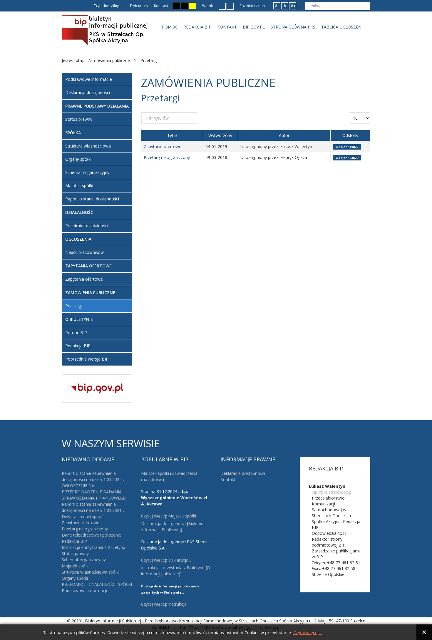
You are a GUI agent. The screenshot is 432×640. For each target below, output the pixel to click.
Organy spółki (78, 159)
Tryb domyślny (106, 5)
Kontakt (227, 479)
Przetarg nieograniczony (167, 157)
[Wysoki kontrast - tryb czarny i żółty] (184, 5)
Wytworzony (220, 135)
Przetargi (73, 306)
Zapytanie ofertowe (162, 146)
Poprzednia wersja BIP (86, 359)
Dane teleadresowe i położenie (91, 535)
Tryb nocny (138, 5)
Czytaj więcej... (307, 632)
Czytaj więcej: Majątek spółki (168, 516)
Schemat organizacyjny (87, 172)
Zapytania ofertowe (84, 279)
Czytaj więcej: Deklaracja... (166, 560)
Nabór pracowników (84, 252)
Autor (284, 135)
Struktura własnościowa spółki (91, 572)
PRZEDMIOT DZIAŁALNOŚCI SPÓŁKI (97, 584)
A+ (293, 5)
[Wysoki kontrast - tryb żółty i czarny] (192, 5)
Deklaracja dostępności (87, 92)
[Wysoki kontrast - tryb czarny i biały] (176, 5)
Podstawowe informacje (88, 79)
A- (277, 5)
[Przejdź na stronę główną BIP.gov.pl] (97, 388)
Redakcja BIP (78, 346)
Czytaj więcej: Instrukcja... (165, 604)
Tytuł (172, 135)
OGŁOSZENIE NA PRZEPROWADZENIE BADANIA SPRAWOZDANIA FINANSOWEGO (94, 492)
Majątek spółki (79, 185)
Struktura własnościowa (88, 146)
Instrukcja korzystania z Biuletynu (93, 547)
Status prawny (78, 119)
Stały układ (222, 5)
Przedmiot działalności (86, 225)
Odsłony (350, 135)
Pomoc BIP (76, 332)
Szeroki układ (230, 5)
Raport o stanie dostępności (92, 199)
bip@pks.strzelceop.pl (332, 492)
